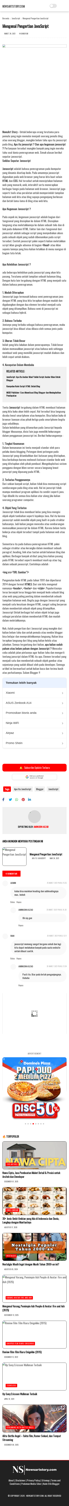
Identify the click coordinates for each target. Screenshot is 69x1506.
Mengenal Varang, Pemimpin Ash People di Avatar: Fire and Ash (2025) (33, 1308)
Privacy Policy (33, 1480)
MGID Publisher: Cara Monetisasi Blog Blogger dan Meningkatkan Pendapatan (33, 394)
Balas (12, 902)
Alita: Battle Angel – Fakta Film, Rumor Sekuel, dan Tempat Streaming (31, 1438)
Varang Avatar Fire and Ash (19, 1297)
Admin (13, 882)
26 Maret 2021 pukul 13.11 (57, 935)
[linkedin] (31, 799)
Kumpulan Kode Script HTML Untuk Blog (23, 386)
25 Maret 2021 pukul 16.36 (57, 909)
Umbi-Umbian (12, 1210)
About (11, 1480)
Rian (12, 935)
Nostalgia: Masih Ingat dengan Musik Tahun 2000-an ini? (30, 1264)
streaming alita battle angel (20, 1427)
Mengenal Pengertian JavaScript (46, 854)
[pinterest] (24, 799)
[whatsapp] (18, 799)
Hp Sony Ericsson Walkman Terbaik (19, 1394)
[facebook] (5, 799)
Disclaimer (20, 1480)
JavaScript (16, 18)
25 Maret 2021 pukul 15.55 (57, 883)
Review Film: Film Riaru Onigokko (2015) (22, 1352)
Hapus (19, 902)
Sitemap (45, 1480)
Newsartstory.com (13, 6)
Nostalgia (11, 1255)
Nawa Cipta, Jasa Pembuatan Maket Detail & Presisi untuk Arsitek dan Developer (31, 1175)
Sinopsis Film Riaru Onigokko (20, 1343)
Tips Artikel (12, 1164)
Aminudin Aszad (25, 909)
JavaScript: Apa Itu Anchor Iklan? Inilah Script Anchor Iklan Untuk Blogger (33, 378)
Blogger (39, 789)
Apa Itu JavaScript (22, 789)
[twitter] (11, 799)
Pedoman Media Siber (31, 1483)
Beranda (5, 18)
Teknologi (11, 1385)
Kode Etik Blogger (51, 1483)
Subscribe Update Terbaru (34, 768)
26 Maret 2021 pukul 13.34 (57, 966)
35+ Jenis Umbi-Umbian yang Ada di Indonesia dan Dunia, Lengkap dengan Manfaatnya (30, 1220)
